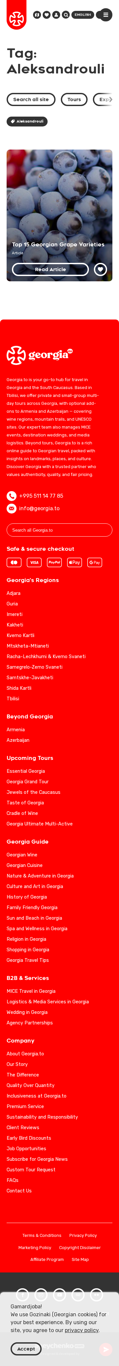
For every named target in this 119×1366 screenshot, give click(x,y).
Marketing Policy (35, 1248)
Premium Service (25, 1106)
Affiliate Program (47, 1260)
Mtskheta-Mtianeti (28, 646)
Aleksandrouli (30, 121)
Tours (74, 99)
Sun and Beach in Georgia (34, 918)
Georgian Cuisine (25, 865)
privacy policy (82, 1330)
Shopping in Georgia (28, 950)
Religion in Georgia (26, 939)
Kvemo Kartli (20, 635)
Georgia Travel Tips (28, 960)
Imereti (14, 614)
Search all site (31, 99)
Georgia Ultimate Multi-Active (40, 824)
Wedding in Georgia (27, 1012)
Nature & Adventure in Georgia (40, 876)
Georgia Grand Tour (28, 782)
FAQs (13, 1180)
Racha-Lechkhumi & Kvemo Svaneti (46, 656)
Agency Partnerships (30, 1023)
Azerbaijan (18, 740)
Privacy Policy (83, 1236)
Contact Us (19, 1191)
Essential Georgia (26, 771)
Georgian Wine (22, 855)
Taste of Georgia (25, 803)
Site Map (80, 1260)
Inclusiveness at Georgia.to (36, 1096)
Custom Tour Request (31, 1170)
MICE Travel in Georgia (31, 991)
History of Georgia (27, 897)
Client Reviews (23, 1127)
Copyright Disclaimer (80, 1248)
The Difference (23, 1075)
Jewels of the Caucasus (33, 792)
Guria (12, 604)
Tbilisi (13, 699)
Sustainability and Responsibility (42, 1117)
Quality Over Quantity (31, 1085)
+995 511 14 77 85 (41, 496)
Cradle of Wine (22, 813)
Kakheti (15, 625)
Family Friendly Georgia (32, 907)
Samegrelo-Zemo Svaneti (34, 667)
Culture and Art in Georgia (35, 886)
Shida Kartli (19, 688)
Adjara (13, 593)
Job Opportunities (26, 1149)
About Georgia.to (25, 1054)
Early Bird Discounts (29, 1138)
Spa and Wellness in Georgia (37, 929)
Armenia (16, 730)
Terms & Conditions (41, 1236)
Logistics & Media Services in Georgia (48, 1002)
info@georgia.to (39, 508)
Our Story (17, 1064)
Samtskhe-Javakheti (30, 678)
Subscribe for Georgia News (37, 1159)
